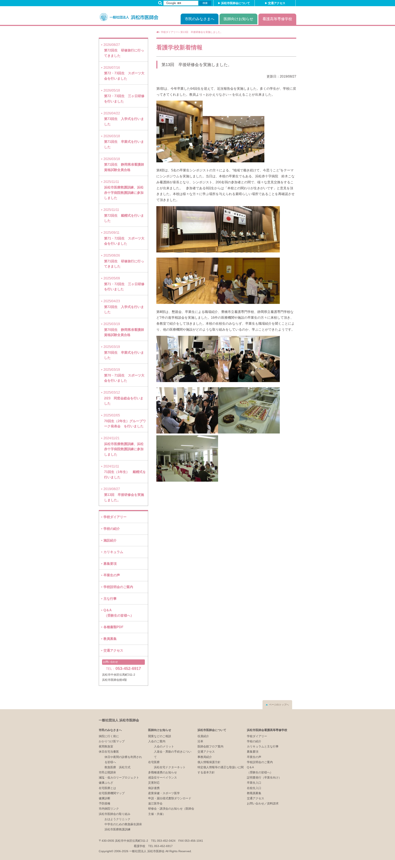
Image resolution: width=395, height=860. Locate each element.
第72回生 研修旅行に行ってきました (123, 50)
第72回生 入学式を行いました (123, 306)
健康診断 (104, 798)
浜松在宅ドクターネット (170, 767)
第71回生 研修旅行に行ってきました (123, 261)
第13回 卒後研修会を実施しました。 (196, 64)
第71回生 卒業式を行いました (123, 141)
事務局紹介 (205, 757)
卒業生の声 (111, 575)
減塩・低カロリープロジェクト (119, 777)
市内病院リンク (109, 808)
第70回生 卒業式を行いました (123, 352)
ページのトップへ (279, 704)
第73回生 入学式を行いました (123, 119)
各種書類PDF (113, 627)
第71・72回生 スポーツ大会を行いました (123, 238)
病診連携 (154, 788)
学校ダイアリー (115, 517)
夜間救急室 (106, 746)
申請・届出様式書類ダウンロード (169, 798)
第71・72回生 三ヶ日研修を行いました (123, 284)
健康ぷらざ (106, 782)
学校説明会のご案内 (118, 587)
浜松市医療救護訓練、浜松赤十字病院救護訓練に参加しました (123, 190)
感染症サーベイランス (162, 777)
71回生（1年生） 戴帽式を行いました (124, 472)
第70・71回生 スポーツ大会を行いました (123, 375)
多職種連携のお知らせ (162, 772)
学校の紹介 (111, 528)
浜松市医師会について (235, 3)
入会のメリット (164, 746)
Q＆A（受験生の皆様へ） (118, 612)
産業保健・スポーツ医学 (164, 793)
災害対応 (154, 782)
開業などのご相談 (159, 736)
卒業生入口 (254, 782)
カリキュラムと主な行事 (263, 746)
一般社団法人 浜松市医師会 (119, 720)
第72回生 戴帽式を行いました (123, 215)
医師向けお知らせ (238, 19)
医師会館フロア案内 (210, 746)
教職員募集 (254, 793)
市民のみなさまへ (199, 19)
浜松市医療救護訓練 (117, 829)
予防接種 (104, 803)
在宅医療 (154, 762)
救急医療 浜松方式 (117, 767)
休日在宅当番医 (109, 751)
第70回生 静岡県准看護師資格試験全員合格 (123, 329)
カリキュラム (113, 552)
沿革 (200, 741)
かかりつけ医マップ (112, 741)
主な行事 (110, 598)
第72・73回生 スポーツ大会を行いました (123, 73)
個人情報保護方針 (221, 767)
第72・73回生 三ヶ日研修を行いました (123, 96)
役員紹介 (203, 736)
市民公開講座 (107, 772)
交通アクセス (276, 3)
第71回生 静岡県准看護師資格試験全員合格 (123, 164)
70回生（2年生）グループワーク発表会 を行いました (124, 421)
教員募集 (110, 638)
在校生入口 (254, 788)
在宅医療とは (107, 788)
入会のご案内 (156, 741)
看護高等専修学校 (277, 19)
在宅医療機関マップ (112, 793)
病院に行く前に (109, 736)
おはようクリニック (117, 819)
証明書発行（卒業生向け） (264, 777)
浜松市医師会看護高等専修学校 (267, 730)
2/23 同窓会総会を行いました (123, 398)
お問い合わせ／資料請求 (263, 803)
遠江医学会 (155, 803)
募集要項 (110, 563)
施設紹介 (110, 540)
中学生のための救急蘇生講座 (123, 824)
